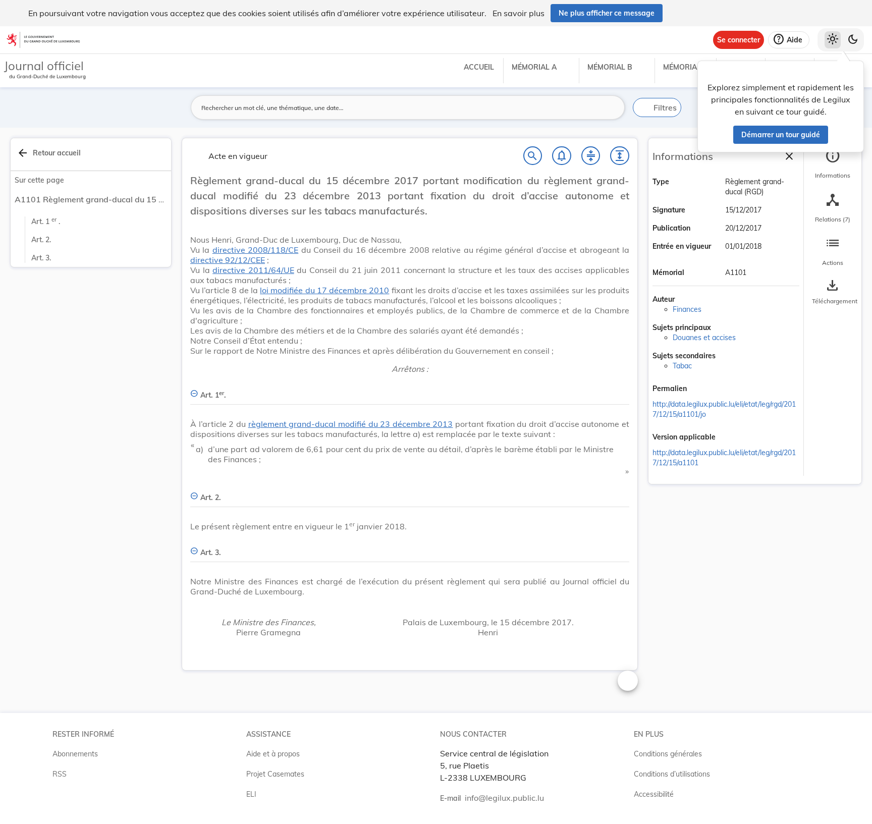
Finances (687, 309)
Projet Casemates (275, 774)
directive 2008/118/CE (255, 250)
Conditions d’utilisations (672, 774)
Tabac (682, 365)
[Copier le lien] (701, 389)
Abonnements (75, 753)
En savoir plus (518, 13)
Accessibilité (654, 794)
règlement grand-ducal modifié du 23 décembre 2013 (350, 424)
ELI (251, 794)
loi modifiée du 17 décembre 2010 (324, 290)
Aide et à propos (273, 753)
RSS (59, 774)
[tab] (832, 164)
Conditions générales (668, 753)
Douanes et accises (704, 337)
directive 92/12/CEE (227, 260)
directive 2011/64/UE (253, 270)
